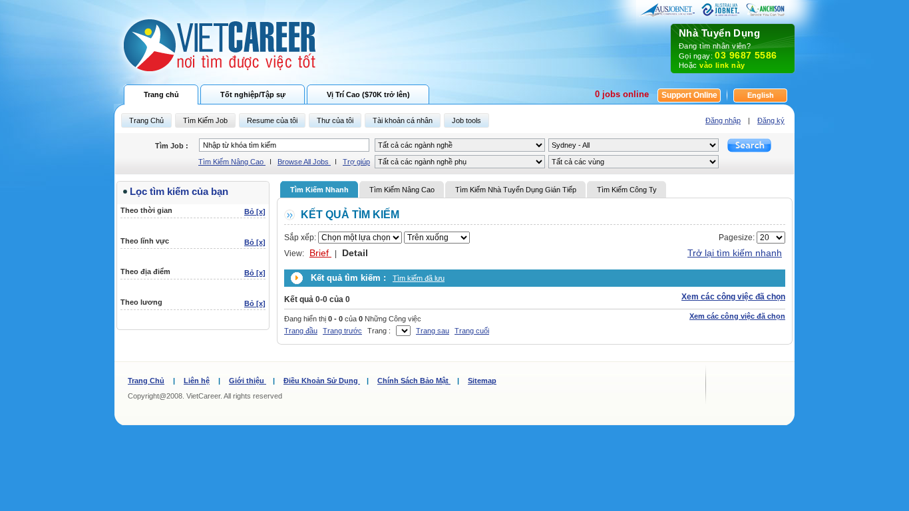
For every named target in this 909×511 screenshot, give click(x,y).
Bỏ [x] (255, 212)
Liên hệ (197, 381)
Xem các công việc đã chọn (733, 296)
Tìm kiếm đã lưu (419, 278)
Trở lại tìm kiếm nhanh (734, 253)
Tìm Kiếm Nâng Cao (232, 162)
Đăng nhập (723, 120)
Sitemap (482, 381)
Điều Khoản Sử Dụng (321, 381)
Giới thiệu (247, 381)
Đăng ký (771, 120)
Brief (320, 253)
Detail (355, 253)
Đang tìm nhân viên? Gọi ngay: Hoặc (728, 48)
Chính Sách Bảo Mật (414, 381)
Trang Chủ (146, 381)
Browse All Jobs (304, 162)
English (760, 95)
